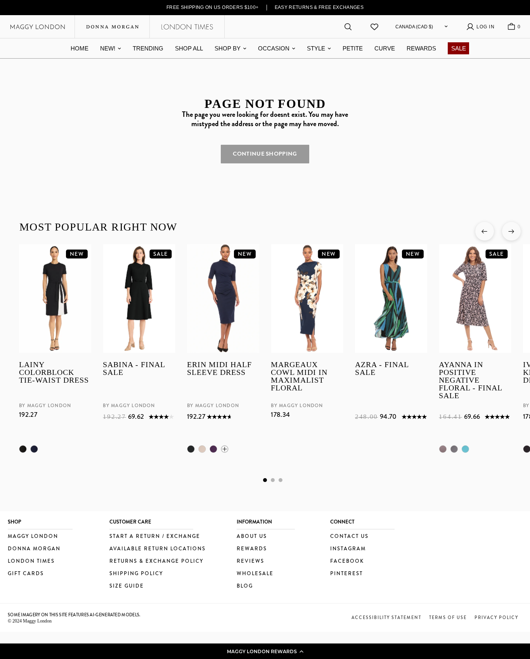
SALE (458, 48)
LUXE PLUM (213, 449)
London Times (31, 561)
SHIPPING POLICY (136, 574)
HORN (202, 449)
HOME (79, 48)
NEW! (107, 48)
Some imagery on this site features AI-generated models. (74, 615)
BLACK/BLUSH (443, 449)
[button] (265, 651)
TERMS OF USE (448, 617)
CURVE (384, 48)
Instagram (348, 549)
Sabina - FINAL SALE (134, 368)
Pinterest (346, 574)
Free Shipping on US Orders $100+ (212, 7)
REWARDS (421, 48)
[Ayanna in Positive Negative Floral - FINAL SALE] (475, 298)
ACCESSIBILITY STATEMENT (386, 617)
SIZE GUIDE (126, 586)
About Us (252, 536)
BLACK (23, 449)
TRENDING (148, 48)
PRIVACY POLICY (496, 617)
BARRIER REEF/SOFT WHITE (465, 449)
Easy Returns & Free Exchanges (319, 7)
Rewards (252, 549)
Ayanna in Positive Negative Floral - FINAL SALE (470, 380)
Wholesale (255, 574)
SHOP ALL (189, 48)
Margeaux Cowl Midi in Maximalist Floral (299, 376)
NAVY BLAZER (34, 449)
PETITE (353, 48)
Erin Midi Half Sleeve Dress (219, 368)
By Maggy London (45, 405)
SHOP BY (228, 48)
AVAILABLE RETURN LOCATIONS (157, 549)
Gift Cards (26, 574)
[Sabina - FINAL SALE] (139, 298)
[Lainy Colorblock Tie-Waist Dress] (55, 298)
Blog (245, 586)
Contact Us (349, 536)
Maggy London (33, 536)
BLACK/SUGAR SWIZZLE (454, 449)
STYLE (316, 48)
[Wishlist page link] (374, 27)
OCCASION (273, 48)
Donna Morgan (34, 549)
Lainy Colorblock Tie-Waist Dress (54, 372)
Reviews (250, 561)
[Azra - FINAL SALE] (391, 298)
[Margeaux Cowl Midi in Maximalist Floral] (307, 298)
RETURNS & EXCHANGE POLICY (156, 561)
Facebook (347, 561)
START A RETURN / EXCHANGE (154, 536)
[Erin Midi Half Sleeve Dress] (223, 298)
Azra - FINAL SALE (381, 368)
